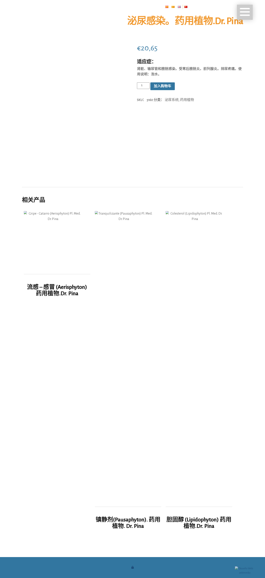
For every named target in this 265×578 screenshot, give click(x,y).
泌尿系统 (172, 99)
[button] (245, 12)
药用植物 (187, 99)
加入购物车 (162, 86)
